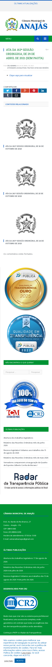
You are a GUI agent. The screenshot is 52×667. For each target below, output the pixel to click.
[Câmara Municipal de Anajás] (26, 24)
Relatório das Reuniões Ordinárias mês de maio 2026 (26, 457)
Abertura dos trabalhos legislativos (18, 438)
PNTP (15, 632)
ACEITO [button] (20, 660)
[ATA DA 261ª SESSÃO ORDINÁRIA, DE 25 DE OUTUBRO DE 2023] (26, 176)
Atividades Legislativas (16, 68)
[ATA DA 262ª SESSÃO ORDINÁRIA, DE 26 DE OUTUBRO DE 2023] (26, 129)
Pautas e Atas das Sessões (38, 68)
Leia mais (26, 652)
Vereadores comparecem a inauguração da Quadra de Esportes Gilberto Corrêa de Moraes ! (25, 463)
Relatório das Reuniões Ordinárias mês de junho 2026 (26, 6)
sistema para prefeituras (37, 616)
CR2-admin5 (11, 66)
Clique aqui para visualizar (20, 75)
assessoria (22, 619)
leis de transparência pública (15, 626)
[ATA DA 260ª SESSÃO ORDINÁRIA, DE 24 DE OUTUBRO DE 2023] (26, 224)
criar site (20, 616)
